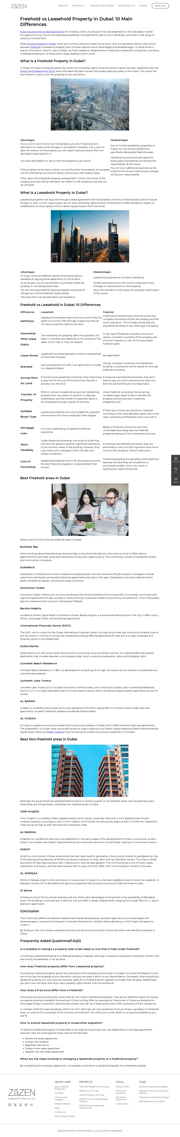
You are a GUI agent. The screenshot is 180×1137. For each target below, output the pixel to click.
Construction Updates (102, 6)
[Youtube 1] (31, 1104)
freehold (36, 47)
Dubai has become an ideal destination (42, 31)
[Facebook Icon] (20, 1104)
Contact (143, 6)
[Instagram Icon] (9, 1104)
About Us (63, 6)
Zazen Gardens (55, 732)
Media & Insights (126, 6)
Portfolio (77, 6)
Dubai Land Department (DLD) (37, 71)
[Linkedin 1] (26, 1104)
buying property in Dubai (42, 44)
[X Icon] (15, 1104)
